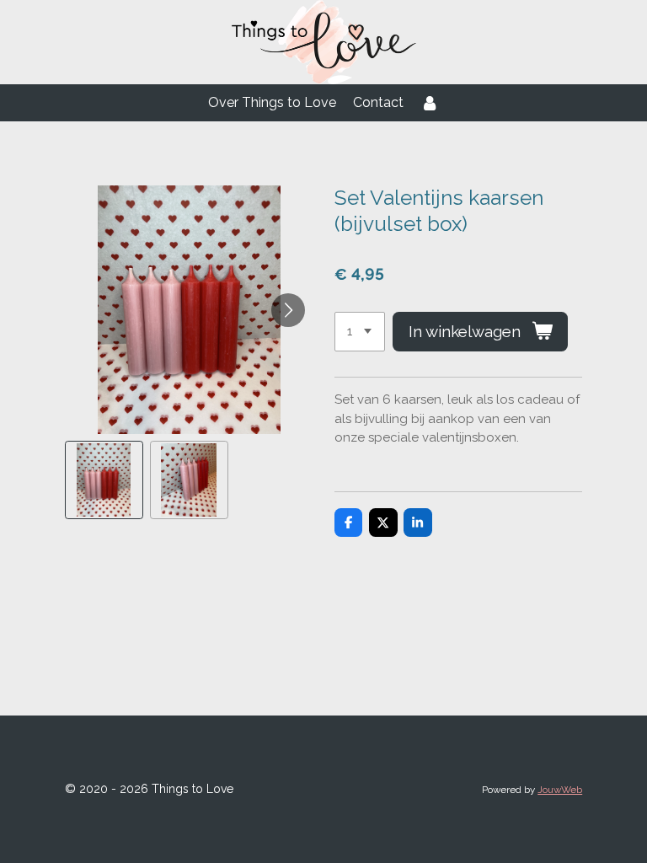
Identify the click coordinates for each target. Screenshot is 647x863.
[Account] (429, 102)
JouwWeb (559, 790)
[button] (104, 480)
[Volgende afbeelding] (288, 310)
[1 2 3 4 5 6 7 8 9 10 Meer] (359, 331)
